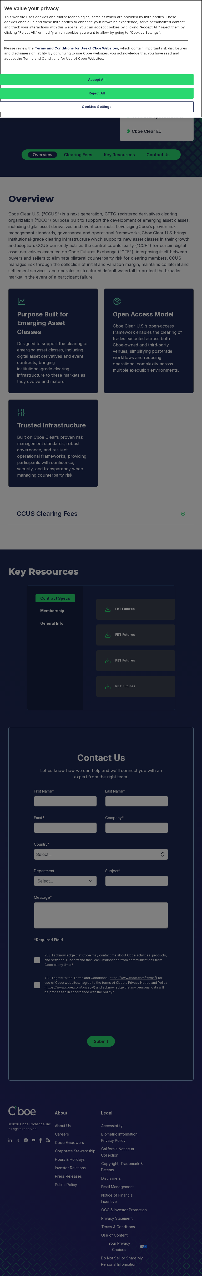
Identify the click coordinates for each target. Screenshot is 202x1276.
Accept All (96, 79)
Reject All (97, 93)
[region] (101, 59)
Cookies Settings (97, 106)
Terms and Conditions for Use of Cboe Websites (76, 48)
